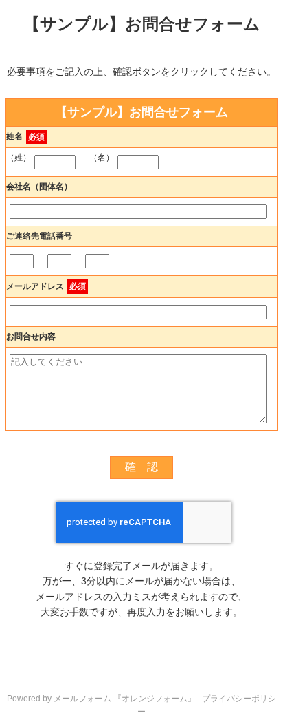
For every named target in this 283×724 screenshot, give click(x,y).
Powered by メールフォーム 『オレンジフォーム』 (101, 698)
